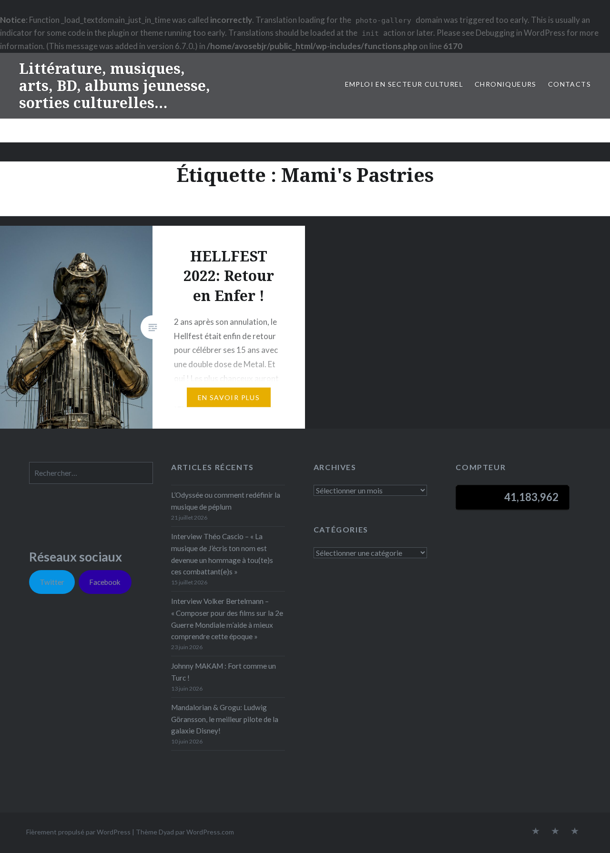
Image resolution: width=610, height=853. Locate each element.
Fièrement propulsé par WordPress (78, 832)
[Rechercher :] (91, 473)
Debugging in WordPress (520, 33)
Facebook (105, 582)
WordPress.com (210, 832)
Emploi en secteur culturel (404, 84)
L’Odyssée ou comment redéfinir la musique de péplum (225, 501)
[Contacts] (535, 831)
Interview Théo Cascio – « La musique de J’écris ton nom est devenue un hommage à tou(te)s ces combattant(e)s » (222, 554)
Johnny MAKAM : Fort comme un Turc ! (223, 672)
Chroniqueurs (506, 84)
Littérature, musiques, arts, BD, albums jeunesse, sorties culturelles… (114, 85)
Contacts (569, 84)
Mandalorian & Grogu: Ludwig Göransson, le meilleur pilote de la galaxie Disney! (224, 719)
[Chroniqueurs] (555, 831)
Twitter (52, 582)
